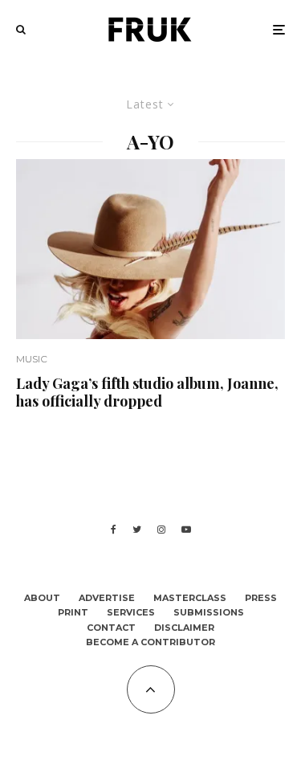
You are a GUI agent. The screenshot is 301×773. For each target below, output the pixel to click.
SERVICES (131, 612)
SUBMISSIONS (208, 612)
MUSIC (31, 359)
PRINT (73, 612)
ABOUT (42, 597)
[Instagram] (161, 529)
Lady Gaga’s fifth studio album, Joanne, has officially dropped (147, 392)
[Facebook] (113, 529)
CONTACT (111, 627)
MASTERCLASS (189, 597)
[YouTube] (186, 529)
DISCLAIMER (184, 627)
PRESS (261, 597)
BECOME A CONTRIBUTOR (150, 642)
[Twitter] (136, 529)
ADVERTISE (107, 597)
